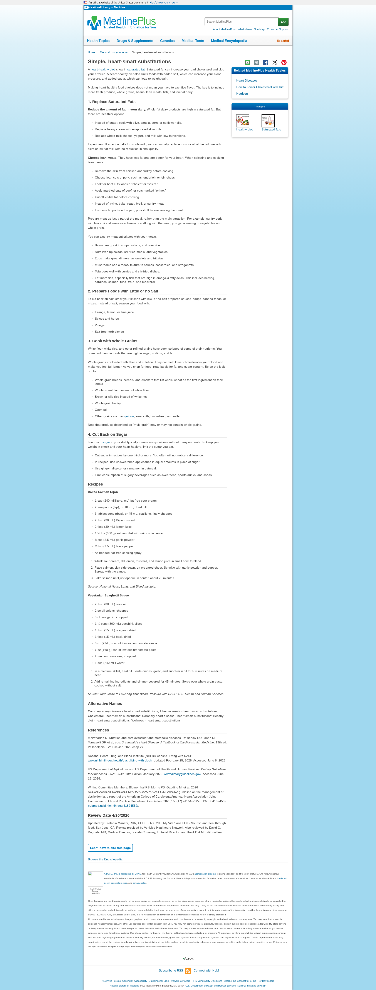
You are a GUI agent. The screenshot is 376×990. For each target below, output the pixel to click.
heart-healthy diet (103, 69)
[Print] (256, 62)
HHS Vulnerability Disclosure (207, 981)
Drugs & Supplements (135, 41)
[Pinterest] (284, 62)
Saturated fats (271, 129)
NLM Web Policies (111, 981)
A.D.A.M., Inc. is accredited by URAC (122, 874)
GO (283, 21)
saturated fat (136, 69)
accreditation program (205, 874)
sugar (106, 442)
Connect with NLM (206, 970)
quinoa (129, 416)
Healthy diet (244, 129)
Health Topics (98, 41)
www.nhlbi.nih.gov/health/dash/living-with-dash (120, 760)
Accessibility (140, 981)
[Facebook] (266, 62)
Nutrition (242, 93)
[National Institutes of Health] (87, 7)
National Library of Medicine (108, 7)
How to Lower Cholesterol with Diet (260, 87)
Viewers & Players (180, 981)
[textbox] (242, 21)
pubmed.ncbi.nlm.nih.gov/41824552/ (113, 805)
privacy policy (139, 883)
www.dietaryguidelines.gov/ (182, 774)
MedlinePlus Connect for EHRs (240, 981)
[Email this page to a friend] (247, 62)
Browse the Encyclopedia (105, 859)
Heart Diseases (246, 80)
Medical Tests (193, 41)
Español (283, 40)
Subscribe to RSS (171, 970)
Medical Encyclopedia (229, 41)
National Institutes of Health (251, 985)
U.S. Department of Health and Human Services (210, 985)
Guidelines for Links (159, 981)
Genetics (167, 41)
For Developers (266, 981)
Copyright (127, 981)
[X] (275, 62)
